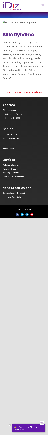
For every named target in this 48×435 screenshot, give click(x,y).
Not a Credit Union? (17, 188)
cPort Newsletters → (34, 92)
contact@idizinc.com (11, 138)
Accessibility (20, 177)
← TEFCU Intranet (12, 92)
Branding (6, 173)
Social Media (8, 177)
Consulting (16, 173)
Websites (6, 165)
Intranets (15, 165)
